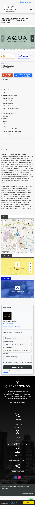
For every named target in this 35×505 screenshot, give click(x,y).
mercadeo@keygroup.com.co (17, 460)
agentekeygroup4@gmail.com (12, 326)
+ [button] (3, 221)
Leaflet (19, 252)
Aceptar (28, 502)
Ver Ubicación (14, 268)
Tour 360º (26, 56)
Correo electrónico (8, 341)
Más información (12, 503)
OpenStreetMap (29, 252)
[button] (4, 49)
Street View (9, 56)
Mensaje (5, 353)
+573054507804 (9, 323)
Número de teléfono (8, 347)
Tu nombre (6, 335)
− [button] (3, 224)
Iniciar (17, 291)
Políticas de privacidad (17, 402)
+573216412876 (17, 427)
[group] (17, 38)
